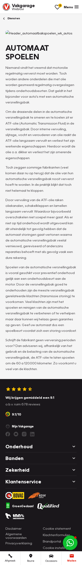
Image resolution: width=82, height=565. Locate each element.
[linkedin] (32, 434)
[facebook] (7, 434)
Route (30, 560)
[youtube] (16, 434)
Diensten (13, 18)
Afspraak (10, 560)
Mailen (71, 560)
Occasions (51, 560)
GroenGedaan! (23, 506)
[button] (70, 542)
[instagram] (24, 434)
